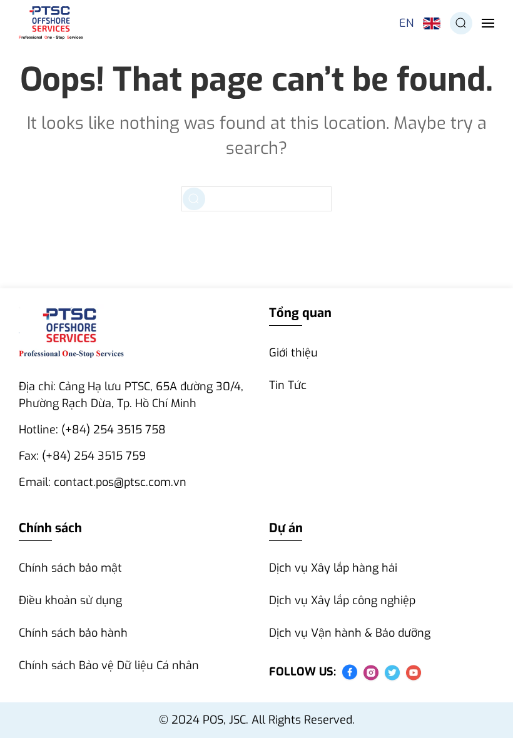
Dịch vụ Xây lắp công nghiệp (342, 600)
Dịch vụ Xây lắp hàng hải (333, 567)
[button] (461, 23)
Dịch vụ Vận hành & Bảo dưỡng (349, 632)
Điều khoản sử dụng (70, 600)
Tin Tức (288, 385)
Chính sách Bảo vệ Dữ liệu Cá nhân (109, 665)
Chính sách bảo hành (73, 632)
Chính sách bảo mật (70, 567)
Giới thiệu (293, 352)
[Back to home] (51, 23)
